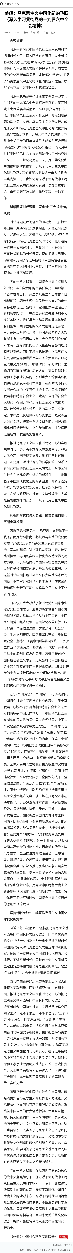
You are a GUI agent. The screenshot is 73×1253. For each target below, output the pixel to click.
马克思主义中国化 (41, 1250)
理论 (9, 3)
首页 (2, 3)
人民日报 (34, 32)
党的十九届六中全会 (61, 1250)
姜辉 (29, 1250)
